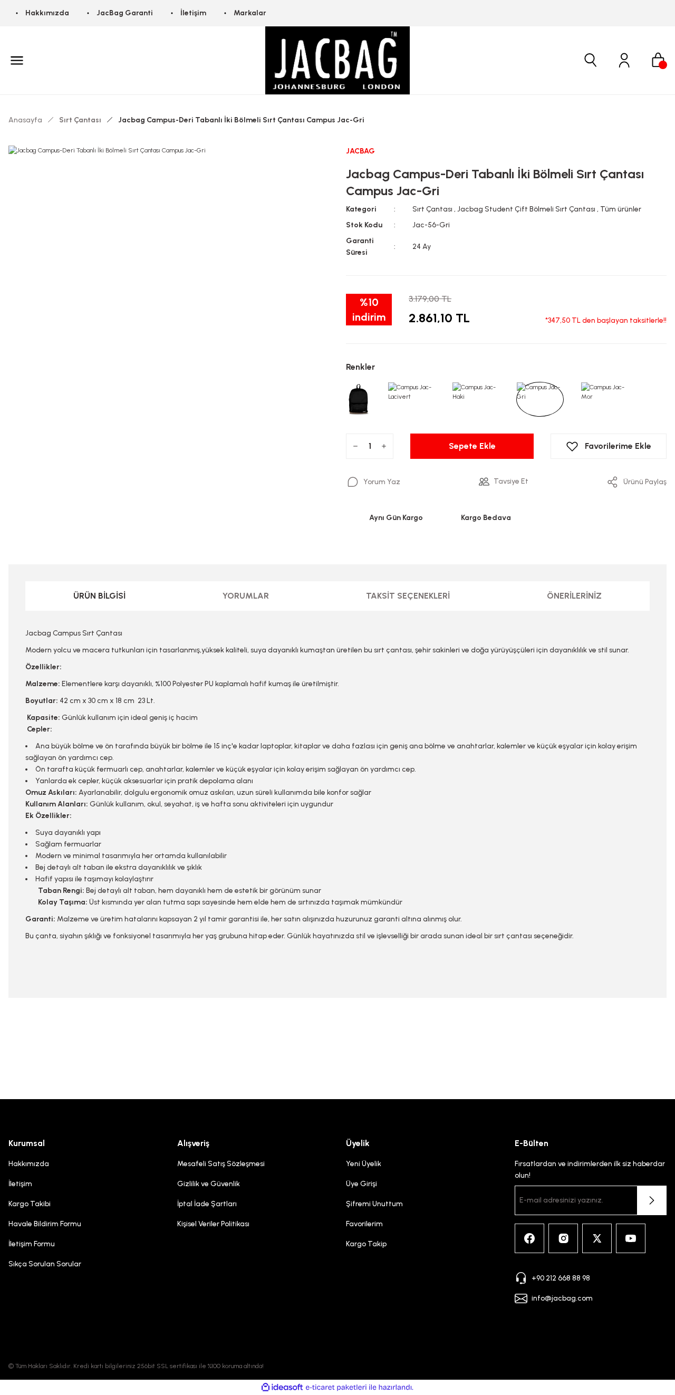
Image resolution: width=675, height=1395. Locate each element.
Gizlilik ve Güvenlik (208, 1183)
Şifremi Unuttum (374, 1203)
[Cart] (658, 60)
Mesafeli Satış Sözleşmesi (221, 1163)
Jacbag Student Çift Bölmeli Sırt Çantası (526, 209)
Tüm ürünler (620, 209)
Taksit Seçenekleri (408, 596)
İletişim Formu (31, 1243)
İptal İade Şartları (207, 1203)
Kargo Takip (366, 1243)
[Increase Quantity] (384, 446)
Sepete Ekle (472, 446)
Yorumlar (246, 596)
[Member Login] (624, 60)
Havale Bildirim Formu (44, 1223)
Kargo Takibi (29, 1203)
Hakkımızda (28, 1163)
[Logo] (337, 60)
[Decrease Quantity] (355, 446)
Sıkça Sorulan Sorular (44, 1263)
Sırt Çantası (432, 209)
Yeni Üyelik (363, 1163)
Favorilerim (364, 1223)
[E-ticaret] (336, 1387)
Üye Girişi (361, 1183)
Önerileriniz (574, 596)
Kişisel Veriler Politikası (213, 1223)
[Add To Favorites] (609, 446)
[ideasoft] (282, 1387)
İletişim (20, 1183)
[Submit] (652, 1200)
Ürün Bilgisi (99, 596)
